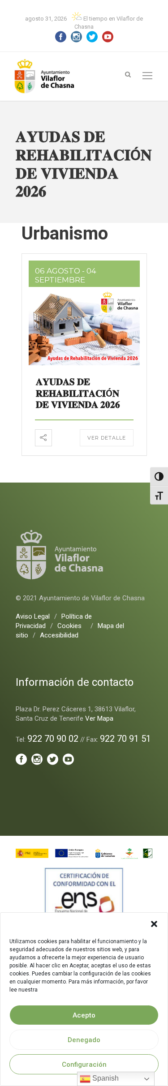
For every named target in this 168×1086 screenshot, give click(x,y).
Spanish (104, 1078)
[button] (154, 923)
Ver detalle (106, 438)
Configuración (84, 1064)
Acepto (84, 1015)
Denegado (84, 1040)
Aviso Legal (33, 616)
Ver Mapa (99, 718)
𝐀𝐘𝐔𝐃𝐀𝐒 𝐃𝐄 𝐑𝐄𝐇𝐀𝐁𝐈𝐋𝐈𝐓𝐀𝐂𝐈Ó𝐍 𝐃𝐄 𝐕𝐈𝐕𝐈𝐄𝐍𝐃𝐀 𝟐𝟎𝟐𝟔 (78, 393)
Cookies (69, 626)
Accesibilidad (59, 635)
